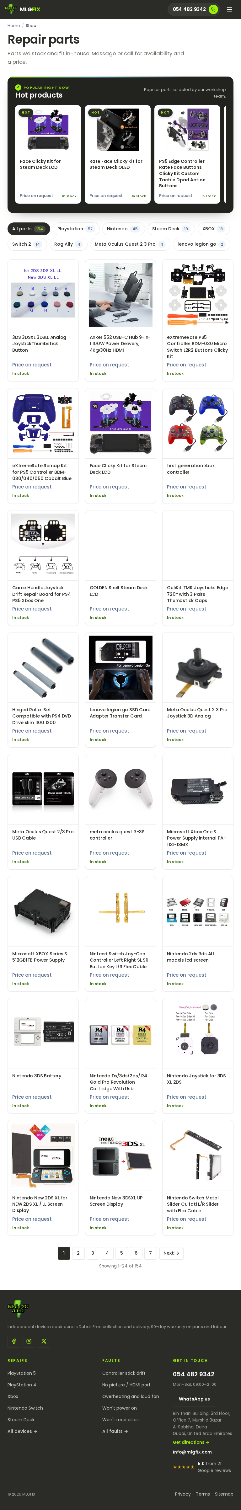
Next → (171, 1253)
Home (14, 26)
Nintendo (122, 229)
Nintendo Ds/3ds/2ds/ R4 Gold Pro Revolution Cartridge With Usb (118, 1082)
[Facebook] (14, 1341)
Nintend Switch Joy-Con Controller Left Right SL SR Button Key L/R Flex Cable (119, 960)
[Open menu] (229, 9)
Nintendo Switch (25, 1408)
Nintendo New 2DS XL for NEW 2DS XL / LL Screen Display (39, 1204)
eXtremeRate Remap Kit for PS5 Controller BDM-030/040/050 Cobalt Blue (42, 472)
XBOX (212, 229)
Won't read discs (120, 1420)
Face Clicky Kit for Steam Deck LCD (40, 164)
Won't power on (119, 1408)
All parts (27, 229)
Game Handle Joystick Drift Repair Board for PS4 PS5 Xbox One (41, 594)
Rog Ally (67, 244)
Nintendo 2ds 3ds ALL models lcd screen (191, 957)
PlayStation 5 (22, 1373)
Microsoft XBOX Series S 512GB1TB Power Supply (39, 957)
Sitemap (224, 1494)
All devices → (22, 1431)
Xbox (13, 1396)
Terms (203, 1494)
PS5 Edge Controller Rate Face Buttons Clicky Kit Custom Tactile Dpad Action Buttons (182, 173)
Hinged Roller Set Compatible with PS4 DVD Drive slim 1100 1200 (41, 716)
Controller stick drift (124, 1373)
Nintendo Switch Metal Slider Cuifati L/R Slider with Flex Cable (193, 1204)
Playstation (75, 229)
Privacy (183, 1494)
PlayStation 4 (22, 1385)
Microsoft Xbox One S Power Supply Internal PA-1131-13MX (196, 838)
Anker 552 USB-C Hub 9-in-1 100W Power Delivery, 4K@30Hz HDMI (120, 343)
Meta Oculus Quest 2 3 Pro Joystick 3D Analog (197, 713)
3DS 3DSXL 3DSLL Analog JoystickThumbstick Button (39, 343)
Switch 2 (26, 244)
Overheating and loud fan (130, 1396)
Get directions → (191, 1442)
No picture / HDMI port (126, 1385)
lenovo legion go (200, 244)
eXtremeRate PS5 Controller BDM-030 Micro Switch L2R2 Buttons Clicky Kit (197, 347)
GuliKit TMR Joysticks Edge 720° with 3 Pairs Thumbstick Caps (197, 594)
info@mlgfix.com (192, 1452)
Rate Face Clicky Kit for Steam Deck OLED (115, 164)
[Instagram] (29, 1341)
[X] (44, 1341)
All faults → (115, 1431)
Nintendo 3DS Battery (36, 1076)
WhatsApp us (194, 1399)
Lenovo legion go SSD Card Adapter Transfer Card (120, 713)
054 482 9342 (193, 1374)
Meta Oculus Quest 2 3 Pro (129, 244)
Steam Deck (170, 229)
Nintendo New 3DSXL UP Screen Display (116, 1201)
